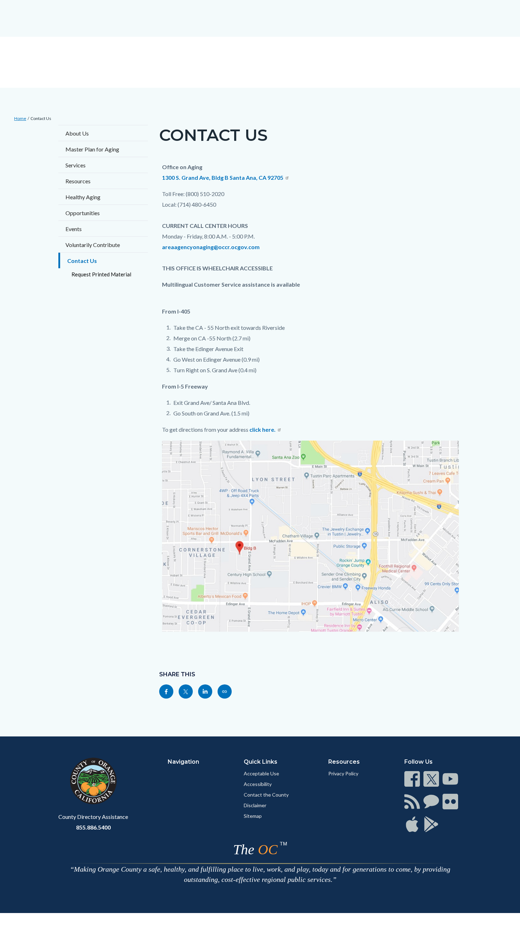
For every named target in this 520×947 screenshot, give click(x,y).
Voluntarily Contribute (92, 244)
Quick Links (260, 761)
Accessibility (258, 784)
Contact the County (266, 795)
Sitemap (253, 816)
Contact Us (40, 118)
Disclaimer (255, 805)
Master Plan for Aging (92, 149)
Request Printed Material (101, 274)
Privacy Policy (343, 773)
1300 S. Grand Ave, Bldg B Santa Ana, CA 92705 (222, 177)
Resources (78, 181)
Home (20, 118)
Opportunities (82, 213)
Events (73, 228)
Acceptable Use (261, 773)
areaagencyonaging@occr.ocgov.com (211, 246)
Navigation (183, 761)
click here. (262, 429)
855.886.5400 (93, 827)
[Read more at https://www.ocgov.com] (93, 781)
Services (75, 165)
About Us (77, 133)
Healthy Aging (82, 197)
